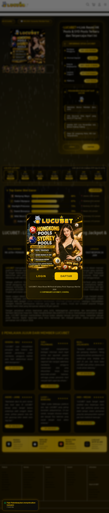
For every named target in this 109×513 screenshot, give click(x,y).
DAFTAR (66, 276)
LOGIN (41, 276)
